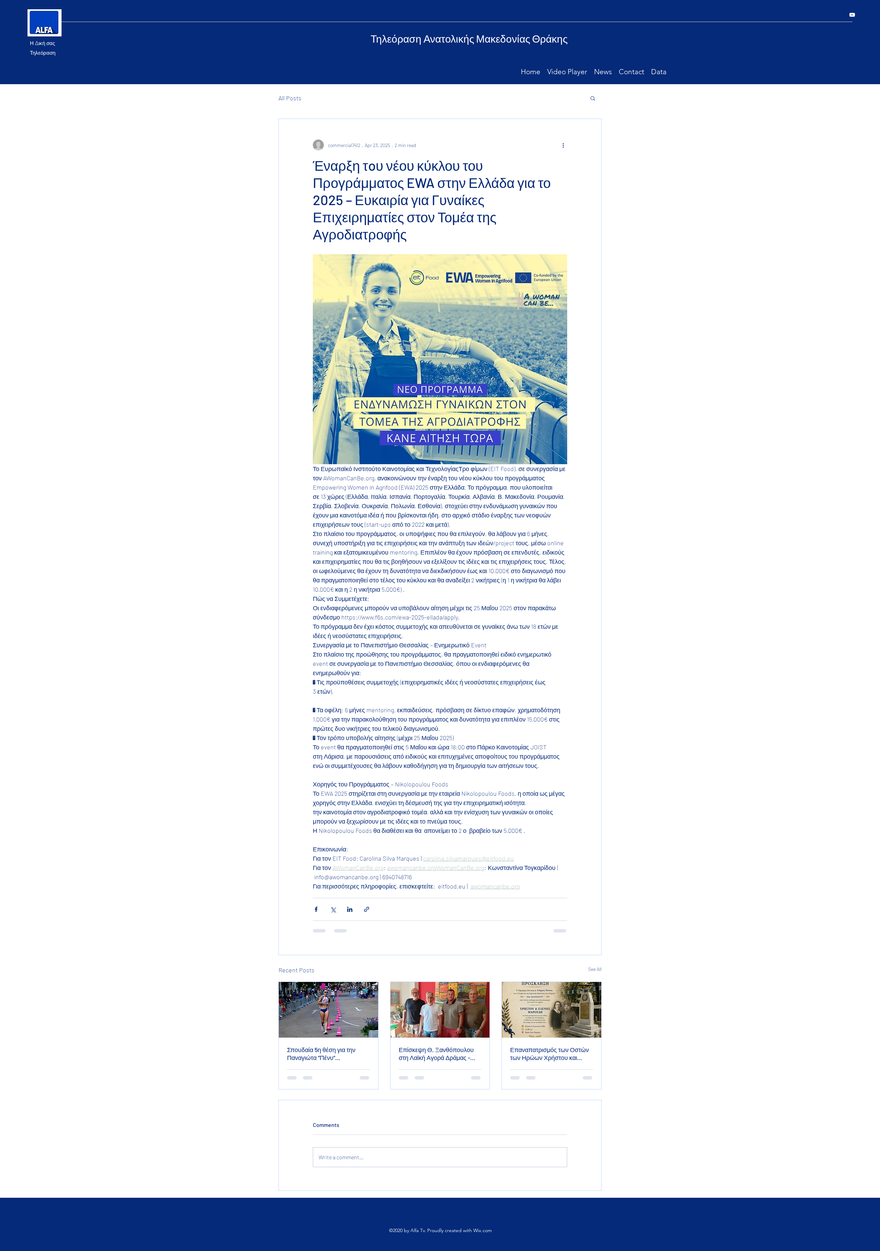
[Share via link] (366, 909)
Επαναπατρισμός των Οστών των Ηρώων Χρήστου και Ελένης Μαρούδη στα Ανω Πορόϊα (549, 1054)
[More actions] (563, 145)
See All (595, 969)
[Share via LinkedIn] (349, 909)
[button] (593, 98)
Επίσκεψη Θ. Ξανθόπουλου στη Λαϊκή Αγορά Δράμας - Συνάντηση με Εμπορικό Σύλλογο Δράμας (436, 1054)
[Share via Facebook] (316, 909)
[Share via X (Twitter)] (333, 909)
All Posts (289, 98)
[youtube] (852, 14)
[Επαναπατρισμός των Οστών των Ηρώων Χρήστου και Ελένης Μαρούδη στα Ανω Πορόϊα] (551, 1010)
